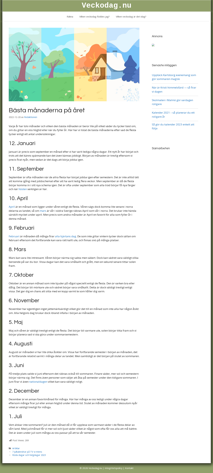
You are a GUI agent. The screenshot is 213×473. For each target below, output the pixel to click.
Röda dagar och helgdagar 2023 (29, 455)
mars (43, 211)
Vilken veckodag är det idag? (131, 16)
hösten (23, 189)
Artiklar (16, 448)
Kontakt (129, 468)
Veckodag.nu (106, 5)
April (12, 206)
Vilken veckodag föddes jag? (94, 16)
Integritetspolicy (113, 468)
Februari (14, 236)
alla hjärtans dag (65, 236)
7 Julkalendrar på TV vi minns (27, 451)
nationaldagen (38, 381)
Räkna (70, 16)
